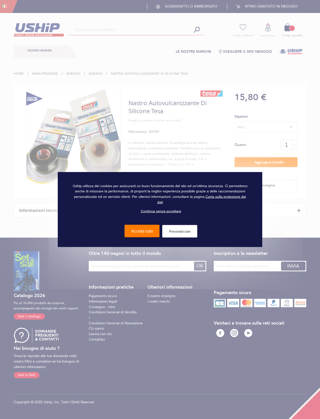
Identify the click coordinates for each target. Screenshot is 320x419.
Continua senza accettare (161, 211)
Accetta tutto (142, 231)
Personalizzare (179, 231)
